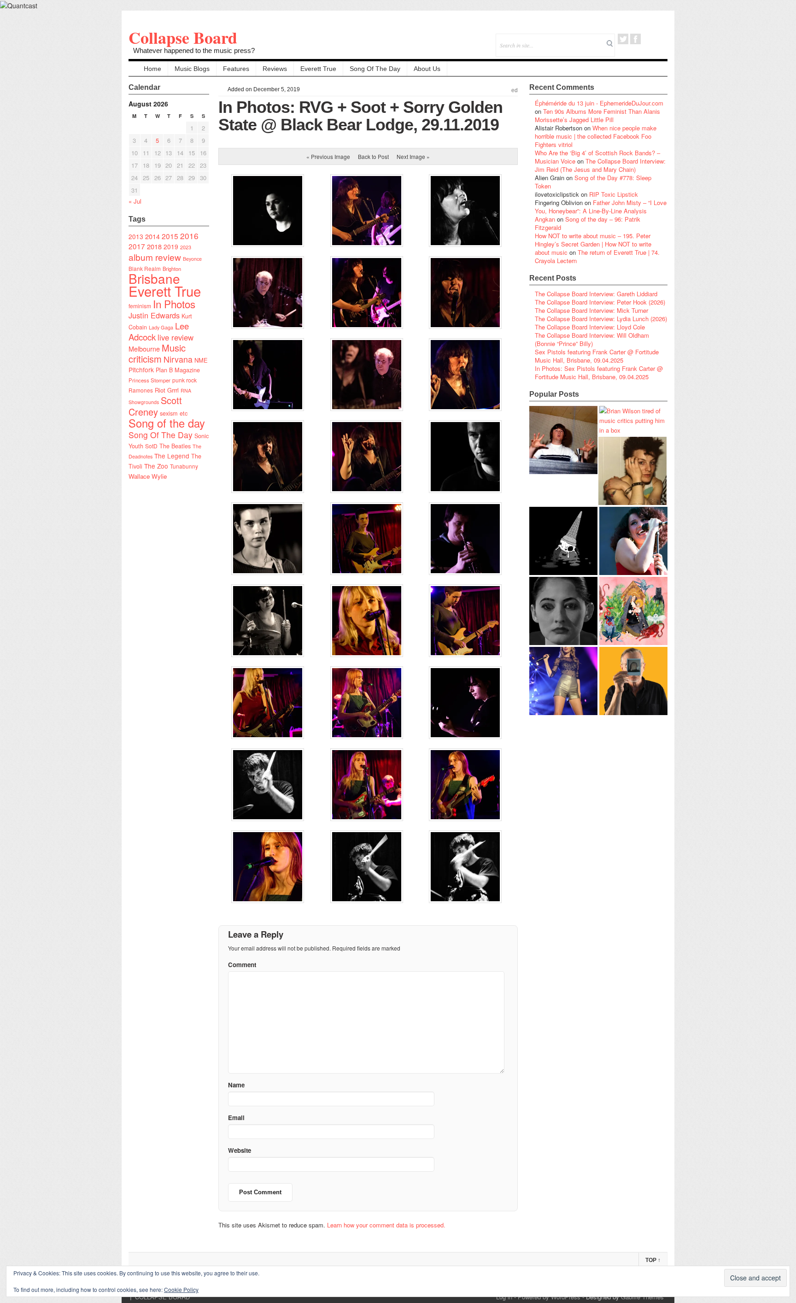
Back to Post (373, 156)
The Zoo (156, 465)
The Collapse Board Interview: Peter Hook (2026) (600, 302)
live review (175, 337)
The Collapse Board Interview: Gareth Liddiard (596, 293)
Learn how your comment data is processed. (386, 1225)
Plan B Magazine (178, 370)
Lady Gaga (161, 327)
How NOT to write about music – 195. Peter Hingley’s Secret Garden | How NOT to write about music (593, 244)
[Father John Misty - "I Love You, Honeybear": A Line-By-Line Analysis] (633, 611)
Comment (242, 964)
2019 (171, 246)
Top (653, 1260)
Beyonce (192, 258)
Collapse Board (183, 37)
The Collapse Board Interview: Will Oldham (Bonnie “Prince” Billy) (592, 339)
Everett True (318, 68)
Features (236, 68)
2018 (154, 246)
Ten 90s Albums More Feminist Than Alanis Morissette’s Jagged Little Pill (597, 115)
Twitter (623, 39)
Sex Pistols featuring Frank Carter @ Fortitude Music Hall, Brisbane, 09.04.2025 (597, 355)
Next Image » (413, 156)
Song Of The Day (375, 68)
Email (648, 39)
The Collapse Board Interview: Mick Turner (591, 310)
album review (155, 257)
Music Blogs (192, 68)
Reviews (275, 68)
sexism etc (173, 413)
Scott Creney (155, 405)
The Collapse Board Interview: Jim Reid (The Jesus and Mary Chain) (600, 165)
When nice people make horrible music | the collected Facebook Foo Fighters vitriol (595, 136)
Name (236, 1084)
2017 (137, 246)
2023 (185, 247)
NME (201, 360)
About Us (427, 68)
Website (239, 1150)
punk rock (184, 380)
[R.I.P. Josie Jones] (563, 611)
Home (152, 68)
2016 (189, 235)
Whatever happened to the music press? (194, 50)
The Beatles (175, 446)
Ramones (141, 390)
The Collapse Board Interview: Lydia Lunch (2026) (601, 318)
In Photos (174, 303)
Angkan (545, 219)
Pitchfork (141, 369)
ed (514, 90)
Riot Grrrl (167, 390)
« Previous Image (328, 156)
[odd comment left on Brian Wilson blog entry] (563, 440)
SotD (151, 446)
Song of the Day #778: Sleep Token (593, 181)
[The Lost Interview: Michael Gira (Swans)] (633, 681)
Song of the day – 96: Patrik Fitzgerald (587, 223)
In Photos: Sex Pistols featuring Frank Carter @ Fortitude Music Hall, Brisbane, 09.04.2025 (599, 372)
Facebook (635, 39)
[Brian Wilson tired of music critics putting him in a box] (633, 420)
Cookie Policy (181, 1289)
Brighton (172, 268)
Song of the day (167, 423)
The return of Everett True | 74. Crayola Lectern (597, 256)
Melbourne (144, 348)
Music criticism (157, 353)
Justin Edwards (154, 315)
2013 (136, 236)
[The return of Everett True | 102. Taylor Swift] (563, 681)
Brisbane (154, 278)
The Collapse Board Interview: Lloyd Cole (590, 327)
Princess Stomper (149, 380)
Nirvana (178, 359)
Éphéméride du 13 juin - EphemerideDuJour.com (599, 103)
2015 (170, 236)
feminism (140, 306)
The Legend (171, 455)
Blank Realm (145, 268)
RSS (660, 39)
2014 (152, 236)
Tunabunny (184, 466)
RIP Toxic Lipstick (613, 194)
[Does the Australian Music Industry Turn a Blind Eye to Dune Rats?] (563, 541)
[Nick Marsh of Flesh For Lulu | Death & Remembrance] (632, 471)
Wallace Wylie (148, 476)
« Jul (135, 201)
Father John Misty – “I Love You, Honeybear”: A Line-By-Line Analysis (601, 206)
